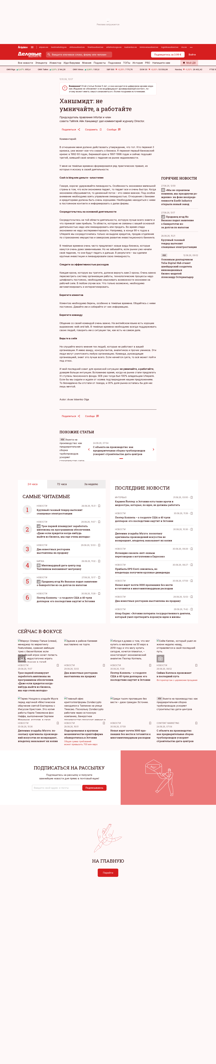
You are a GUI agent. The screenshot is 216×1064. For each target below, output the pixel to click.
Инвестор (55, 62)
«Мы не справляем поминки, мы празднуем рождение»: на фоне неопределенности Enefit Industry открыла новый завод (179, 196)
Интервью (121, 497)
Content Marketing (168, 723)
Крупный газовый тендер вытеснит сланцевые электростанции (179, 243)
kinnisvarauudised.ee (149, 47)
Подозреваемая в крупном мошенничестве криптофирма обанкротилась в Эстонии (83, 734)
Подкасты (100, 62)
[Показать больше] (191, 47)
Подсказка (114, 62)
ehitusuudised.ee (77, 47)
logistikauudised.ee (169, 47)
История (138, 62)
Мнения (86, 62)
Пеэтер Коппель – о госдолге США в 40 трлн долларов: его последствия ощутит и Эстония (130, 676)
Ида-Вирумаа (72, 62)
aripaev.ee (43, 47)
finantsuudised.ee (95, 47)
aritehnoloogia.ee (114, 47)
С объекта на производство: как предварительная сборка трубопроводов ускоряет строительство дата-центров (119, 450)
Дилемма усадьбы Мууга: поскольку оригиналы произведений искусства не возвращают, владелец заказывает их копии (143, 537)
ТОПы (126, 62)
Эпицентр (41, 62)
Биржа (40, 561)
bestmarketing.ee (59, 47)
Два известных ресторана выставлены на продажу (148, 600)
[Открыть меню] (32, 47)
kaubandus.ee (130, 47)
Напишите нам (161, 62)
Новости (42, 506)
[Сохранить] (99, 506)
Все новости (25, 62)
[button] (56, 788)
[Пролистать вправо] (153, 449)
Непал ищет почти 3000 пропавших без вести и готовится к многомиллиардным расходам (130, 734)
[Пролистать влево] (89, 449)
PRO (147, 62)
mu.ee (184, 47)
